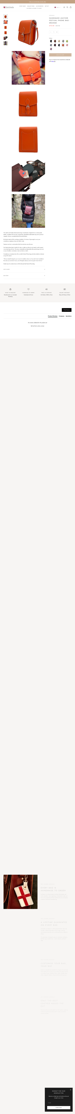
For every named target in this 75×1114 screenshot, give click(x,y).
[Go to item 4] (6, 33)
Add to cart (60, 55)
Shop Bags (22, 6)
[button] (37, 326)
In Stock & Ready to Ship (34, 8)
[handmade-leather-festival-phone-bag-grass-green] (67, 41)
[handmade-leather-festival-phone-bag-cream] (59, 41)
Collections (31, 6)
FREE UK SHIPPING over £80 (37, 1)
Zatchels (51, 15)
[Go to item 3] (6, 27)
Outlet (47, 6)
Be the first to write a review (37, 326)
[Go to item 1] (6, 17)
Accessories (39, 6)
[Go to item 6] (6, 43)
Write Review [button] (66, 310)
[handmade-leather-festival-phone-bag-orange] (63, 45)
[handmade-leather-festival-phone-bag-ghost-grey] (63, 41)
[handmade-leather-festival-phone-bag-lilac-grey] (51, 45)
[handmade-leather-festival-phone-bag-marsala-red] (55, 45)
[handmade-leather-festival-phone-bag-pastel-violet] (51, 49)
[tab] (52, 316)
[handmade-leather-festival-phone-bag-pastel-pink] (67, 45)
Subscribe (59, 1107)
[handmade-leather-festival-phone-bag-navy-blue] (59, 45)
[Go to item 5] (6, 38)
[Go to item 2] (6, 22)
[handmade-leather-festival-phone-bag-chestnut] (55, 41)
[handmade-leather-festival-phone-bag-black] (51, 41)
